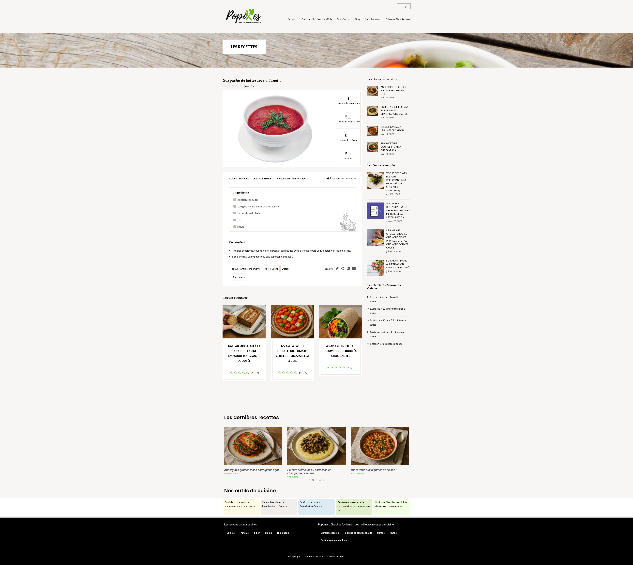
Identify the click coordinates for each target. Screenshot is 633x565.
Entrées (266, 178)
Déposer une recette (398, 19)
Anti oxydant (271, 268)
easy (303, 178)
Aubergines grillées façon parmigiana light (393, 90)
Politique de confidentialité (358, 533)
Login (405, 6)
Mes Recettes (372, 19)
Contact (381, 533)
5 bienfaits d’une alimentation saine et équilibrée (398, 264)
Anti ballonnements (250, 268)
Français (244, 178)
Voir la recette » (231, 473)
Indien (257, 533)
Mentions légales (330, 533)
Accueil (292, 19)
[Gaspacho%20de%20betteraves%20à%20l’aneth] (354, 268)
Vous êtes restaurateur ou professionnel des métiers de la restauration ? (398, 210)
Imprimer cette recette (343, 178)
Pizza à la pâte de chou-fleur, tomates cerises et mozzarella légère (292, 353)
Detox (285, 268)
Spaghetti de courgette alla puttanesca (391, 147)
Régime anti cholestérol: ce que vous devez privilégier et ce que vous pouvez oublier (397, 239)
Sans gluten (239, 276)
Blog (357, 19)
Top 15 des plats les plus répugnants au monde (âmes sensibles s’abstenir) (396, 182)
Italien (268, 533)
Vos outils (343, 19)
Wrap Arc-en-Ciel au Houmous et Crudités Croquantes (341, 350)
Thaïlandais (283, 533)
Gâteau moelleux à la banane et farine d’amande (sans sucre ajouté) (244, 353)
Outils (393, 533)
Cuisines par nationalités (316, 19)
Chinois (231, 533)
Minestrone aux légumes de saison (392, 128)
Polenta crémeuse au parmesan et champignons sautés (394, 110)
